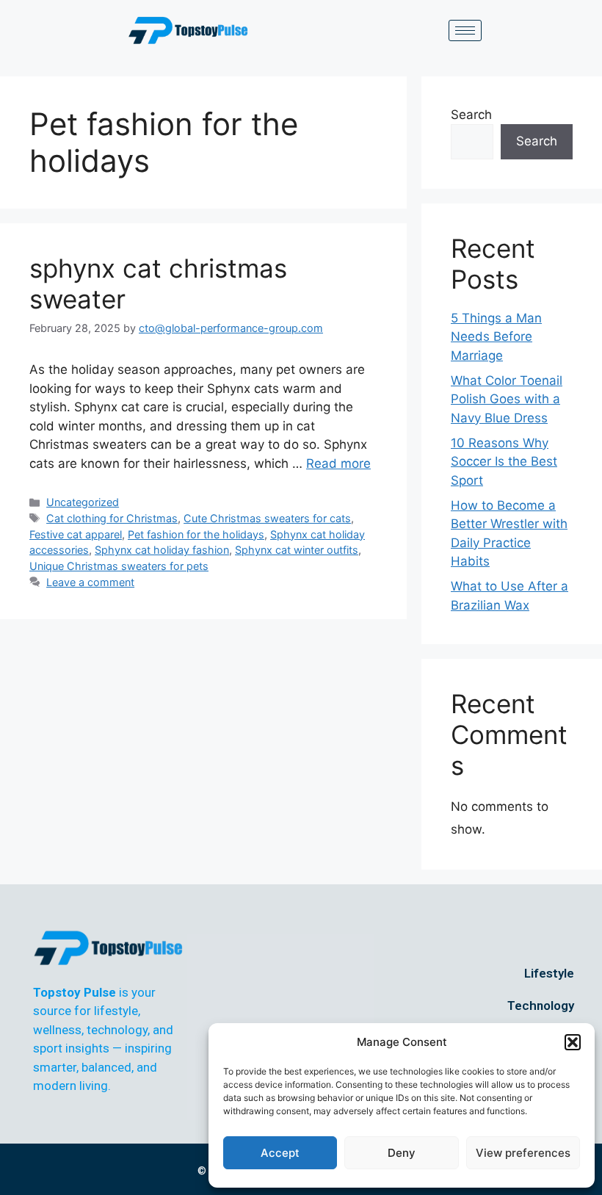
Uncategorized (82, 502)
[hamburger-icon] (465, 30)
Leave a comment (90, 582)
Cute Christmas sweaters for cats (267, 518)
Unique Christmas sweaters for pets (118, 566)
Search (471, 114)
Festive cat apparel (75, 534)
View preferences (523, 1153)
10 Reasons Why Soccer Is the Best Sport (504, 462)
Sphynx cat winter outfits (296, 550)
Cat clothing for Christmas (112, 518)
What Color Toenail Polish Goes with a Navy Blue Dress (506, 399)
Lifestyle (549, 973)
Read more (338, 463)
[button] (572, 1042)
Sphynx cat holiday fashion (162, 550)
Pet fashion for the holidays (196, 534)
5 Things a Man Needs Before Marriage (496, 337)
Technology (540, 1005)
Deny (402, 1153)
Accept (280, 1153)
